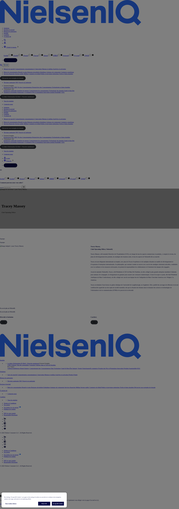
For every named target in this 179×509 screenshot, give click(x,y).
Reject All (44, 503)
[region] (34, 500)
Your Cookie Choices (10, 503)
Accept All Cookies (58, 503)
